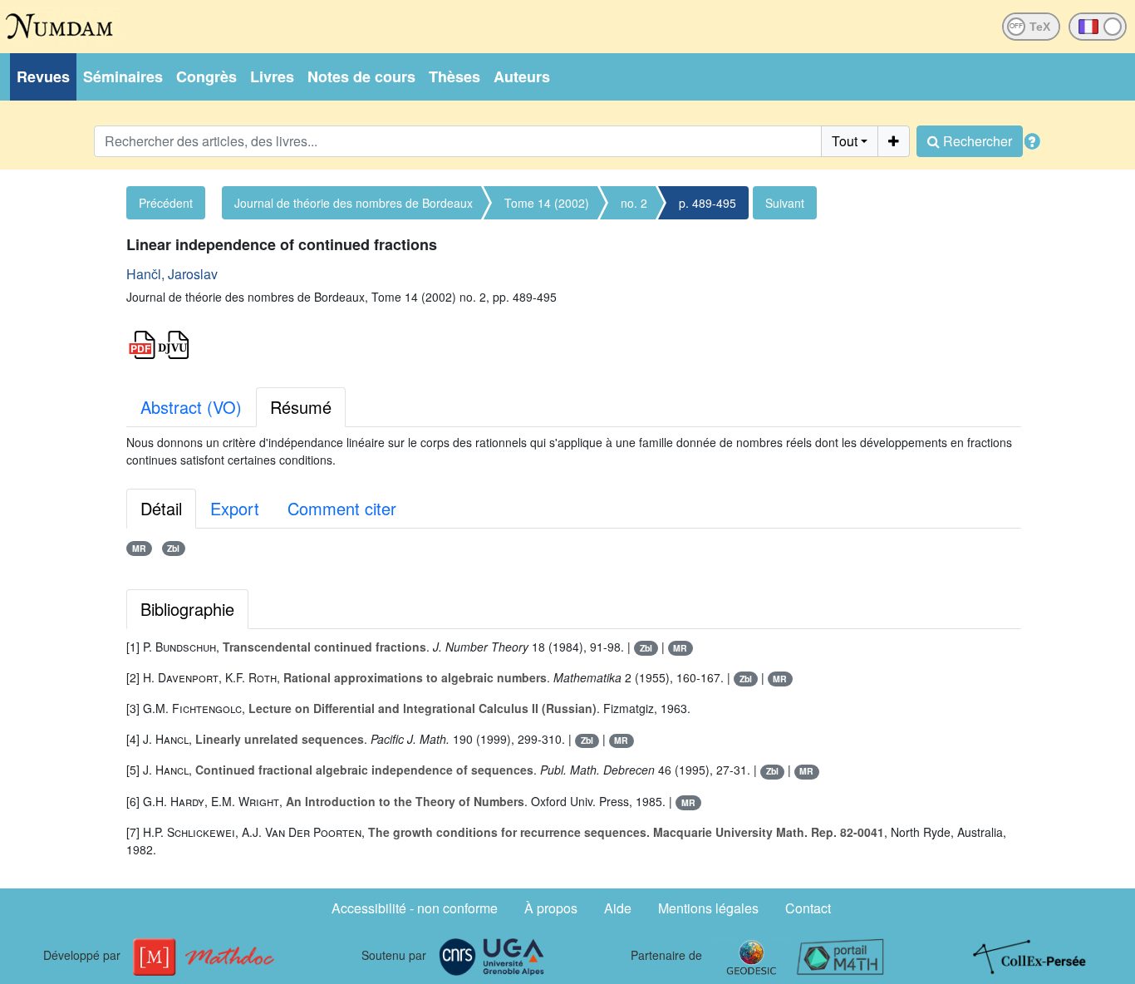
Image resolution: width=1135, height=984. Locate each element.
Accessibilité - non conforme (415, 908)
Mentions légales (708, 908)
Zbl (173, 548)
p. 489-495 (707, 202)
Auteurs (522, 76)
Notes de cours (361, 76)
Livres (272, 76)
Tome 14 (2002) (546, 202)
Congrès (206, 76)
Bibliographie (187, 609)
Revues (43, 76)
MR (139, 548)
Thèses (454, 76)
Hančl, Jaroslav (172, 273)
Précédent (166, 202)
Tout (844, 140)
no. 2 (634, 202)
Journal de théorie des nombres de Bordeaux (353, 202)
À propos (550, 908)
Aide (617, 908)
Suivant (784, 202)
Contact (808, 908)
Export (234, 508)
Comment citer (341, 508)
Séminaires (123, 76)
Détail (161, 508)
